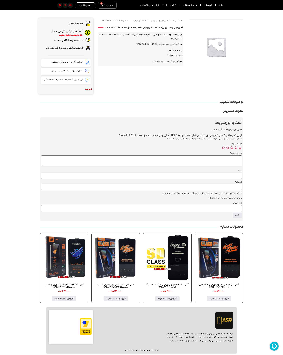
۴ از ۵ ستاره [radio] (227, 147)
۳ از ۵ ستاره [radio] (231, 147)
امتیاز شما (236, 144)
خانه (181, 21)
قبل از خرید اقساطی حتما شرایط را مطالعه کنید (63, 79)
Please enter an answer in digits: (225, 198)
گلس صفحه (60, 40)
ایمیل (238, 182)
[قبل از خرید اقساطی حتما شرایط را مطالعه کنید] (87, 79)
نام (240, 171)
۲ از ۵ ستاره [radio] (236, 147)
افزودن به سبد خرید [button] (219, 298)
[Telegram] (59, 5)
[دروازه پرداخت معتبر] (86, 334)
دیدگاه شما (236, 153)
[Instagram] (70, 5)
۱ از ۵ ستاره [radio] (240, 147)
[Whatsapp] (65, 5)
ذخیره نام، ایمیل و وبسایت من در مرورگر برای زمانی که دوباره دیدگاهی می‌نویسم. (200, 193)
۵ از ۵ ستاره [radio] (223, 147)
